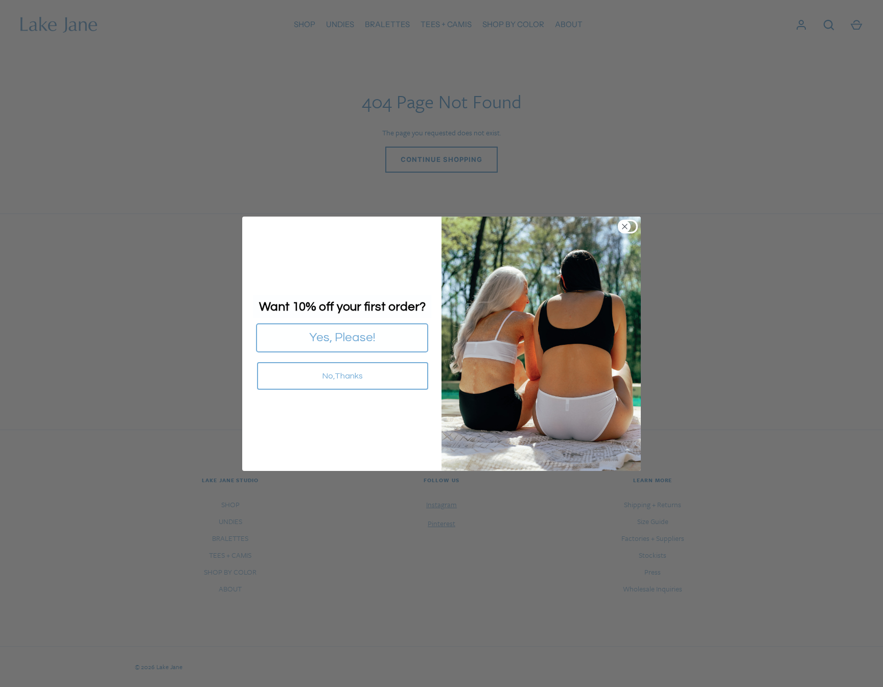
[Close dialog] (631, 226)
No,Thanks (342, 376)
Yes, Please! (342, 337)
